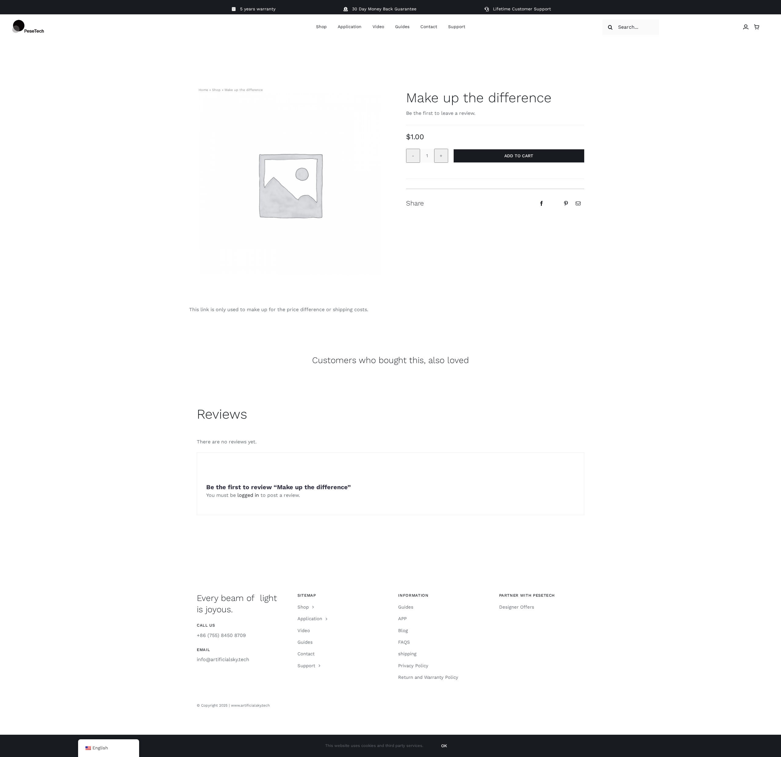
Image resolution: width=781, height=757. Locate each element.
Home (203, 90)
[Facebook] (541, 203)
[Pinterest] (566, 203)
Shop (216, 90)
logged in (249, 495)
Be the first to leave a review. (440, 113)
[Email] (578, 203)
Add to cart (518, 155)
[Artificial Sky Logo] (33, 22)
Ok (444, 745)
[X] (554, 203)
